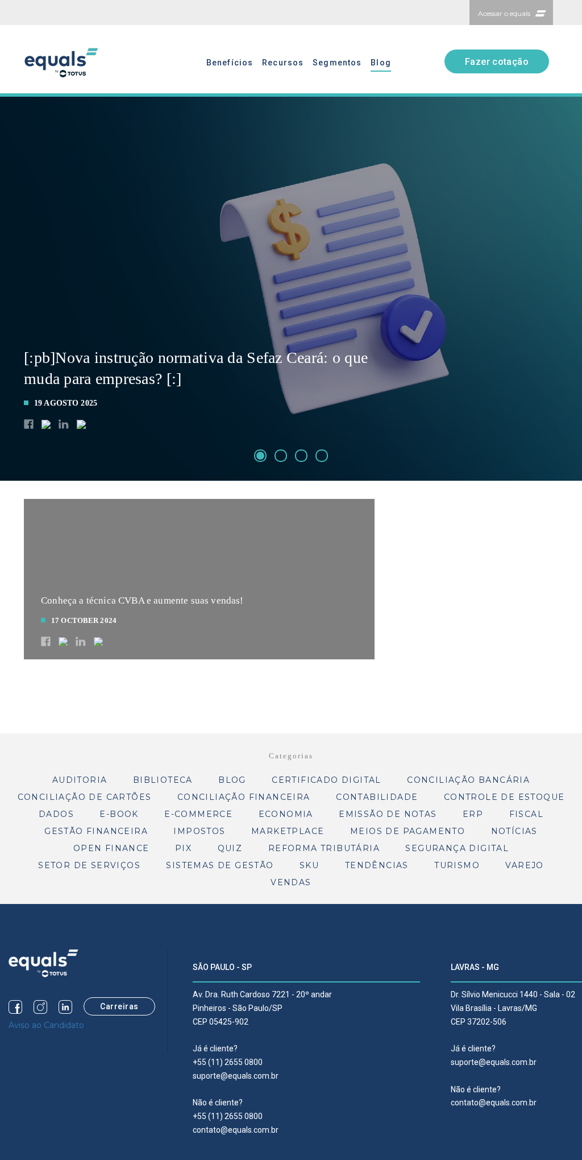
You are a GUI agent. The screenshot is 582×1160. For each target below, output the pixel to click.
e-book (118, 814)
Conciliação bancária (468, 780)
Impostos (199, 831)
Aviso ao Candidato (46, 1025)
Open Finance (111, 848)
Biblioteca (163, 780)
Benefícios (229, 62)
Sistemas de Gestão (219, 865)
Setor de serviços (89, 865)
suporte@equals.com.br (235, 1075)
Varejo (524, 865)
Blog (380, 62)
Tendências (377, 865)
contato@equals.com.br (235, 1129)
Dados (56, 814)
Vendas (291, 882)
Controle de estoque (504, 797)
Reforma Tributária (324, 848)
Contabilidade (377, 797)
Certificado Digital (326, 780)
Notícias (514, 831)
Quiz (230, 848)
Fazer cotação (497, 61)
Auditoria (79, 780)
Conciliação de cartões (85, 797)
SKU (309, 865)
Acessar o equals (504, 13)
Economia (286, 814)
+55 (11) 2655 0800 (228, 1062)
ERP (473, 814)
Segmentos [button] (337, 62)
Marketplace (287, 831)
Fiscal (526, 814)
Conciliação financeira (243, 797)
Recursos (283, 62)
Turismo (457, 865)
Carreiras (119, 1006)
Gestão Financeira (96, 831)
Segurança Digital (457, 848)
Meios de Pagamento (407, 831)
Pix (183, 848)
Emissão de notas (387, 814)
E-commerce (198, 814)
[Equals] (43, 962)
